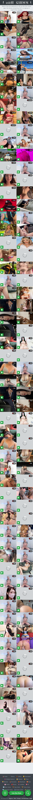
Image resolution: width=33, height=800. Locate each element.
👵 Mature (19, 779)
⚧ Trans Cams (26, 787)
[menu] (5, 793)
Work (15, 798)
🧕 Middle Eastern (9, 779)
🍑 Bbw (29, 782)
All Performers (25, 798)
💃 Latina (18, 776)
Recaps (19, 798)
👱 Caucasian (27, 776)
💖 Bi (27, 784)
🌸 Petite (7, 784)
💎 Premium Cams (7, 789)
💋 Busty (13, 784)
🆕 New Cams (7, 787)
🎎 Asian (4, 776)
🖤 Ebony (11, 776)
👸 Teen (26, 779)
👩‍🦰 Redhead (21, 782)
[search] (28, 793)
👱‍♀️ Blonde (5, 782)
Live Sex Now (16, 793)
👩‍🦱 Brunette (13, 782)
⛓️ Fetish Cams (18, 789)
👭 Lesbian (21, 784)
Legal (30, 798)
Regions (11, 798)
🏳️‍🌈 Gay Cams (16, 787)
